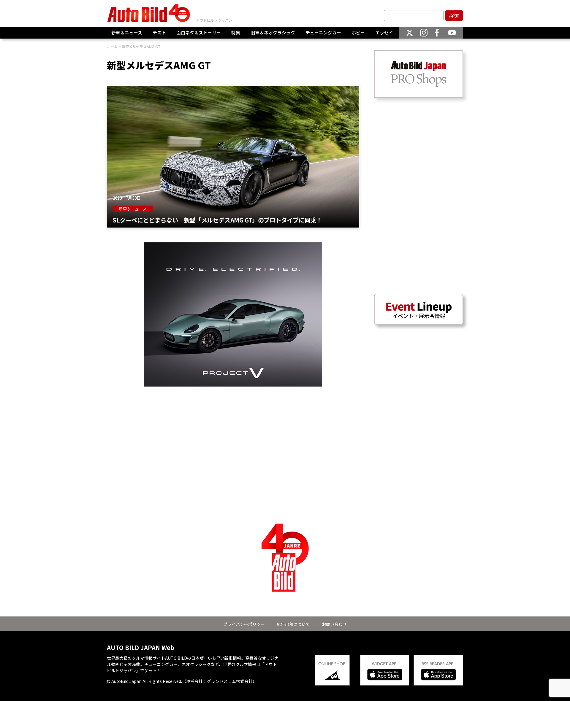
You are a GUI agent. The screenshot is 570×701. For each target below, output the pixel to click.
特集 (235, 32)
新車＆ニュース (126, 32)
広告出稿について (293, 624)
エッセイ (384, 32)
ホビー (358, 32)
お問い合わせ (334, 624)
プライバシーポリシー (244, 624)
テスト (159, 32)
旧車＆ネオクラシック (273, 32)
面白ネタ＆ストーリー (198, 32)
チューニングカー (323, 32)
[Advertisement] (233, 428)
